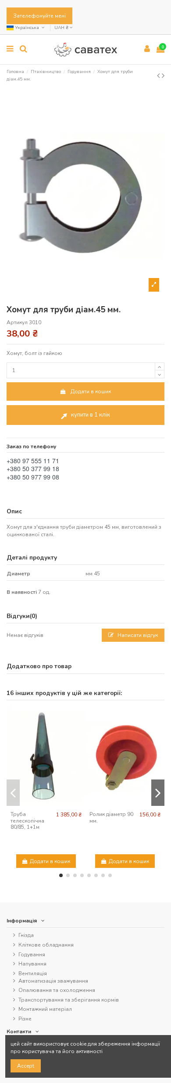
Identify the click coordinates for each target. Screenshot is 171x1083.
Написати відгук (137, 635)
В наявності (22, 592)
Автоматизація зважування (53, 980)
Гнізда (26, 935)
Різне (25, 1018)
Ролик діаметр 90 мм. (111, 817)
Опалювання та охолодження (56, 990)
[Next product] (163, 75)
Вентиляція (32, 973)
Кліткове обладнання (46, 944)
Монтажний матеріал (45, 1009)
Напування (32, 963)
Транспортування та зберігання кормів (68, 999)
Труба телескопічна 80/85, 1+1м (27, 821)
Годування (31, 954)
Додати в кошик (91, 391)
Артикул (17, 322)
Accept (25, 1065)
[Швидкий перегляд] (46, 805)
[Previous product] (159, 75)
